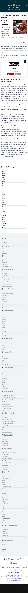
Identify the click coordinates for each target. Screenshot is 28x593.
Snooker (4, 215)
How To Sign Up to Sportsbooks (9, 452)
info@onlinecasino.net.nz (16, 580)
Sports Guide (8, 448)
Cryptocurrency (8, 540)
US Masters (5, 499)
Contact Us (4, 242)
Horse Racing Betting (10, 525)
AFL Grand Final (6, 478)
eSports (4, 493)
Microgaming (5, 358)
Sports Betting (8, 472)
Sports (3, 219)
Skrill (3, 307)
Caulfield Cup (5, 529)
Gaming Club (5, 376)
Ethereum (4, 549)
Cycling (3, 181)
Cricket (3, 179)
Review (18, 74)
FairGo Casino (5, 386)
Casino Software (9, 352)
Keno (3, 315)
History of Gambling (6, 410)
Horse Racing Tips (7, 462)
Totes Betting (5, 465)
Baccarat (4, 319)
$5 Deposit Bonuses (6, 284)
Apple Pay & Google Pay (7, 293)
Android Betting (5, 439)
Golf (3, 192)
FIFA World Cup (6, 518)
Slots (3, 329)
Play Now (11, 74)
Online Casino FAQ (6, 404)
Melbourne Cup (5, 537)
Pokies (3, 327)
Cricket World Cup (7, 486)
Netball (3, 198)
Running (4, 213)
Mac (3, 260)
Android (4, 343)
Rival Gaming (5, 364)
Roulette (4, 331)
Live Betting (4, 456)
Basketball (4, 175)
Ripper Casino (5, 384)
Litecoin (4, 551)
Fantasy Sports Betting (7, 495)
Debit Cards (4, 295)
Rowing (3, 208)
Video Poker (5, 335)
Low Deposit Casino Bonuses (9, 279)
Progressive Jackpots (7, 266)
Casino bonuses (9, 269)
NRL (3, 202)
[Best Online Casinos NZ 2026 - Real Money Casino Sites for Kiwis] (14, 8)
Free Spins (4, 273)
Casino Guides (8, 391)
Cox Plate (4, 531)
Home (5, 256)
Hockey (3, 194)
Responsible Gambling (7, 246)
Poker (3, 317)
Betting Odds (5, 467)
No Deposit (4, 275)
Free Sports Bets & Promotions (9, 421)
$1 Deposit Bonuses (6, 282)
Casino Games (8, 310)
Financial (4, 429)
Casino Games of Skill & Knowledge (10, 399)
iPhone (3, 347)
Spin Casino (4, 380)
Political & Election (6, 427)
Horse (3, 196)
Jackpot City (5, 378)
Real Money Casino (6, 401)
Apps (3, 349)
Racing (3, 206)
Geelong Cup (5, 535)
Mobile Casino (8, 338)
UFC (3, 227)
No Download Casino (7, 408)
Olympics (4, 204)
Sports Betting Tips (6, 460)
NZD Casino (4, 262)
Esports (4, 185)
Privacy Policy (12, 590)
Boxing (3, 177)
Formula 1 (4, 190)
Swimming (4, 223)
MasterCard (4, 301)
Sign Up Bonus (5, 277)
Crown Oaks (4, 533)
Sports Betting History (7, 458)
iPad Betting (5, 443)
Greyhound (4, 501)
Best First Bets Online (7, 419)
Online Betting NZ (9, 413)
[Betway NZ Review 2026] (14, 66)
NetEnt (3, 360)
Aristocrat (4, 356)
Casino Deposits (9, 289)
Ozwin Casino (5, 388)
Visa (3, 305)
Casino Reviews (8, 367)
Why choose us (5, 251)
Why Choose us (19, 590)
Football (4, 188)
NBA (3, 505)
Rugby (3, 211)
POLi (3, 303)
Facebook (4, 253)
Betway (3, 382)
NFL (3, 200)
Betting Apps (5, 441)
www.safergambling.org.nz (13, 572)
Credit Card (4, 297)
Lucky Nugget (5, 371)
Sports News (5, 417)
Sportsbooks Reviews (7, 432)
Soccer (3, 217)
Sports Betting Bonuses (7, 423)
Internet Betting (5, 454)
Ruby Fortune (5, 373)
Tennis (3, 225)
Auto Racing (4, 173)
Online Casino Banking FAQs (8, 397)
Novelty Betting (5, 425)
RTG (3, 362)
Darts (3, 183)
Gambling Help (5, 249)
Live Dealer (4, 264)
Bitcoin (3, 545)
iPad (3, 345)
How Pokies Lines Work (7, 395)
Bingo (3, 321)
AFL (3, 171)
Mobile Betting (8, 435)
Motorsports (5, 503)
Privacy (3, 244)
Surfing (3, 221)
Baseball (4, 480)
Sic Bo (3, 333)
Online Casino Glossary (7, 406)
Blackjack (4, 323)
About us (6, 238)
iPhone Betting (5, 445)
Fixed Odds (4, 469)
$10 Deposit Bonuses (7, 286)
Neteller (4, 299)
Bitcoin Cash (5, 547)
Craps (3, 325)
